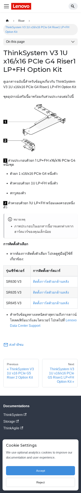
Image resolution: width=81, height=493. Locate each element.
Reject (40, 482)
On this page (15, 41)
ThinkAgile (11, 428)
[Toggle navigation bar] (6, 6)
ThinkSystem (13, 415)
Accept (40, 470)
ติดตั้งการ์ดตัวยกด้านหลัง (51, 281)
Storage (9, 421)
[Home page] (7, 21)
